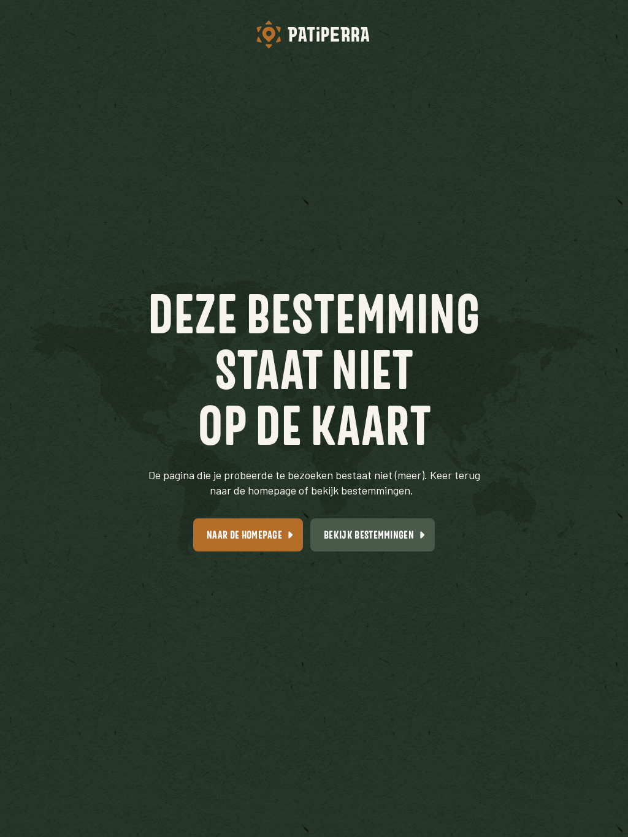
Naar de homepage (244, 535)
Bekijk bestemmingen (369, 535)
